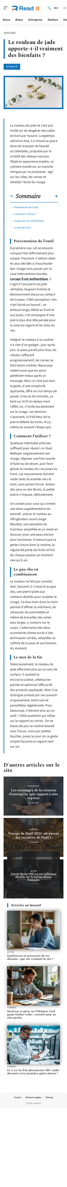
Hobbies (33, 829)
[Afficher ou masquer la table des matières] (49, 196)
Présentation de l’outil (26, 207)
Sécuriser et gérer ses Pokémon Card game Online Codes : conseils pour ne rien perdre (31, 1014)
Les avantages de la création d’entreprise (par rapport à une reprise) (33, 794)
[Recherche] (49, 8)
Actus (34, 871)
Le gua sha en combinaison (29, 221)
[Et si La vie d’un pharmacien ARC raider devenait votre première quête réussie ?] (33, 1044)
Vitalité (11, 66)
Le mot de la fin (22, 227)
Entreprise (33, 786)
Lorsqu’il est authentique (29, 279)
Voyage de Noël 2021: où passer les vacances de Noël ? (33, 835)
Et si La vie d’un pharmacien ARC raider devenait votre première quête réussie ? (33, 1072)
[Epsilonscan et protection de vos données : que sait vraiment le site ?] (33, 930)
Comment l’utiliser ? (25, 214)
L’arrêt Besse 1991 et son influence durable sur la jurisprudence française (33, 877)
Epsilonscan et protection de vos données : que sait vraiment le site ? (30, 957)
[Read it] (26, 8)
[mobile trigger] (7, 8)
